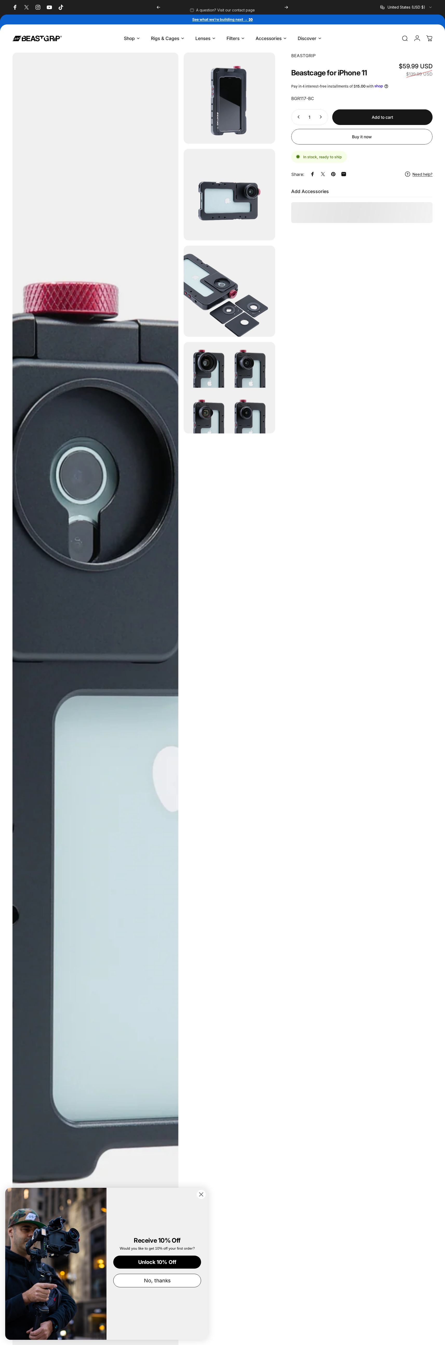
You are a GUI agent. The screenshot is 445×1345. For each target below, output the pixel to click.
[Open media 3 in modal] (229, 194)
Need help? (423, 174)
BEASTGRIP (303, 55)
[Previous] (158, 7)
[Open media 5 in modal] (229, 387)
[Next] (286, 7)
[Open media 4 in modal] (229, 291)
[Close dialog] (201, 1194)
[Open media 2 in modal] (229, 98)
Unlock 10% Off (157, 1262)
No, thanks (157, 1280)
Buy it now (362, 136)
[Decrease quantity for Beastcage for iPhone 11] (297, 116)
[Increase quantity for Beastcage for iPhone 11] (322, 116)
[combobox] (406, 7)
